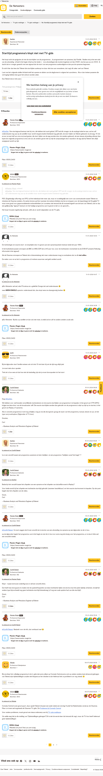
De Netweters (16, 6)
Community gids (39, 10)
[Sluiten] (78, 82)
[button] (99, 38)
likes (22, 152)
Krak (23, 147)
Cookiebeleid (75, 769)
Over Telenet (4, 769)
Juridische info (28, 769)
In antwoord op (11, 184)
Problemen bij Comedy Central (50, 708)
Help (95, 6)
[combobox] (42, 16)
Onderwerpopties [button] (21, 32)
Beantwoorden (94, 98)
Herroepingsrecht (39, 769)
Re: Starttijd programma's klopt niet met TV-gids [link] (57, 22)
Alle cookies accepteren (65, 112)
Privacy (48, 769)
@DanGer (5, 131)
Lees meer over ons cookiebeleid (39, 106)
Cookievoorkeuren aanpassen (39, 113)
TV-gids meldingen (18, 22)
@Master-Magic (10, 188)
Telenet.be (5, 1)
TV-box (5, 91)
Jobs (11, 769)
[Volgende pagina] (56, 745)
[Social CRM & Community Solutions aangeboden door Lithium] (98, 759)
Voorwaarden (18, 769)
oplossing (37, 152)
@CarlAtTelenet (7, 530)
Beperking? (83, 769)
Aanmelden (82, 6)
